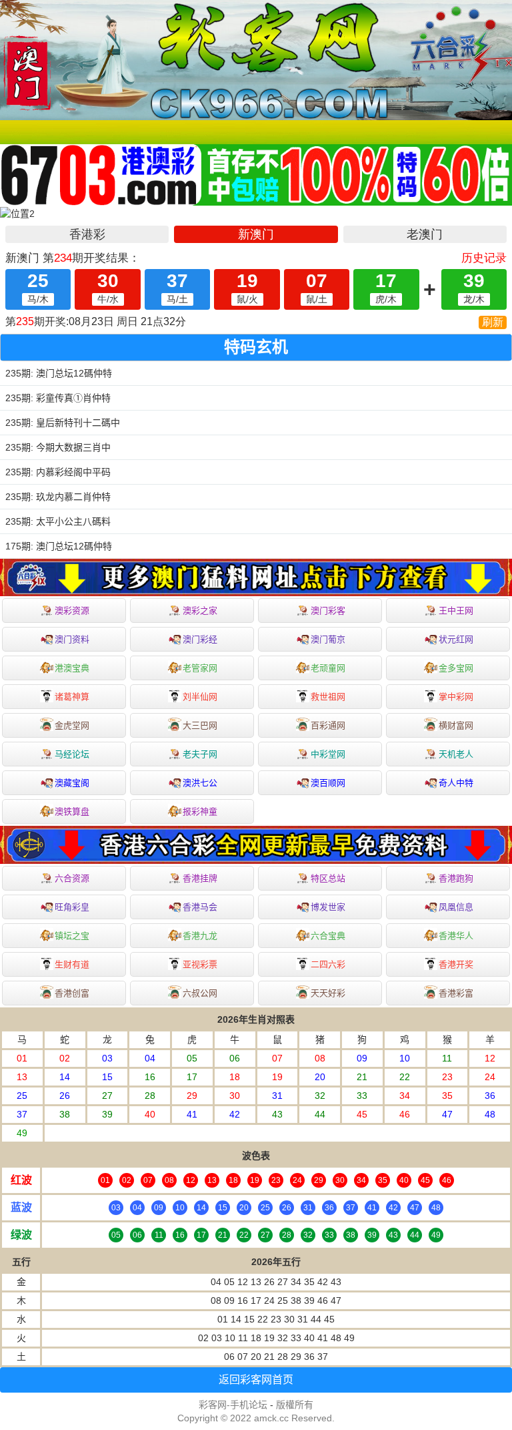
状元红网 (456, 639)
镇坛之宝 (72, 936)
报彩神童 (200, 811)
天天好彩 (328, 993)
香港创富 (72, 993)
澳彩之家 (200, 611)
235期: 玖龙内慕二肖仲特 (58, 496)
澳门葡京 (328, 639)
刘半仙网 (200, 697)
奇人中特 (456, 783)
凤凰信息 (456, 907)
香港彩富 (456, 993)
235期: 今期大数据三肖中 (58, 447)
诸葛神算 (72, 697)
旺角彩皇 (72, 907)
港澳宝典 (72, 668)
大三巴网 (200, 725)
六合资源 (72, 878)
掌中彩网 (456, 697)
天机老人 (456, 754)
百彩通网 (328, 725)
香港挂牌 (200, 878)
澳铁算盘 (72, 811)
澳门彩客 (328, 611)
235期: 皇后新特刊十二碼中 (62, 422)
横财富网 (456, 725)
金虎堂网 (72, 725)
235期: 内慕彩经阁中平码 (58, 472)
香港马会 (200, 907)
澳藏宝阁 (72, 783)
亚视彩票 (200, 964)
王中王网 (456, 611)
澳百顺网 (328, 783)
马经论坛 (72, 754)
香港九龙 (200, 936)
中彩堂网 (328, 754)
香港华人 (456, 936)
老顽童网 (328, 668)
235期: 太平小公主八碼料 (58, 521)
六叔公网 (200, 993)
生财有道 (72, 964)
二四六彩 (328, 964)
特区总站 (328, 878)
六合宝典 (328, 936)
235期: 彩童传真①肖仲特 (58, 398)
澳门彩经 (200, 639)
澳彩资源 (72, 611)
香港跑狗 (456, 878)
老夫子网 (200, 754)
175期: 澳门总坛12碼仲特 (58, 546)
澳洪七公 (200, 783)
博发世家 (328, 907)
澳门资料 (72, 639)
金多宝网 (456, 668)
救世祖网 (328, 697)
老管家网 (200, 668)
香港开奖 (456, 964)
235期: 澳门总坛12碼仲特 (58, 373)
